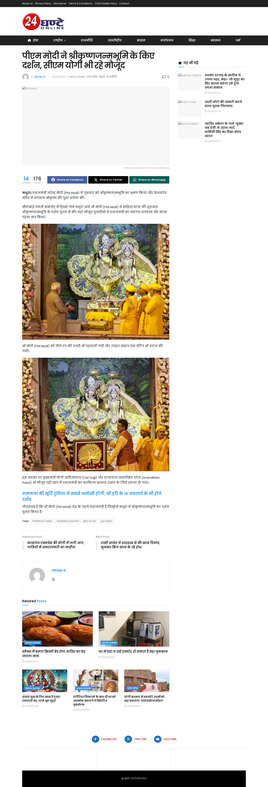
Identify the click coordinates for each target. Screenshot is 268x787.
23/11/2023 (58, 77)
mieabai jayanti (68, 521)
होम (35, 40)
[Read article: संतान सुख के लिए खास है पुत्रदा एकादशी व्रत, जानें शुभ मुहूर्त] (44, 681)
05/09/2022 (214, 111)
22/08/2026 (133, 706)
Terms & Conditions (80, 3)
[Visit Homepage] (43, 21)
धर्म (238, 40)
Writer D (39, 77)
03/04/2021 (213, 141)
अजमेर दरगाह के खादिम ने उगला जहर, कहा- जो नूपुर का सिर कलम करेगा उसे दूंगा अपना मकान (224, 81)
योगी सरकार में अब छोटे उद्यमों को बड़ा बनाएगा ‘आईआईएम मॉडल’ (144, 699)
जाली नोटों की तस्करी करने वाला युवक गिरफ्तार (223, 104)
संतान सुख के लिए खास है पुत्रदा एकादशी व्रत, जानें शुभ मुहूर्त (41, 699)
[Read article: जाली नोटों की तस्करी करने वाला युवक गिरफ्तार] (190, 108)
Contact (124, 3)
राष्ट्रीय (58, 40)
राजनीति (87, 40)
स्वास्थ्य (216, 40)
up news (106, 521)
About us (27, 3)
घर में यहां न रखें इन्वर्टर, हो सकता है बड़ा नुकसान (133, 651)
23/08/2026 (31, 661)
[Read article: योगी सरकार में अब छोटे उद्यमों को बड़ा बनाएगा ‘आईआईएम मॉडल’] (146, 681)
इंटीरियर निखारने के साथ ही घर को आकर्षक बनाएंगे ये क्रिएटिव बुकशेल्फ (94, 700)
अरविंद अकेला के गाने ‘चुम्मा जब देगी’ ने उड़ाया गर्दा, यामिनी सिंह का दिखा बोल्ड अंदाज (224, 130)
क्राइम (141, 40)
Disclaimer (60, 3)
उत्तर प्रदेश (92, 77)
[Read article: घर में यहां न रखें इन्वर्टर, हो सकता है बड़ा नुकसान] (134, 629)
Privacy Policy (43, 3)
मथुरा (102, 77)
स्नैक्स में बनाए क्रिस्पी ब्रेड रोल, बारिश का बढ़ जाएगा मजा (53, 653)
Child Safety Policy (106, 3)
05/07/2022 (214, 92)
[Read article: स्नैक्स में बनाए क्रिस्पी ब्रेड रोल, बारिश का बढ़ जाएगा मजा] (57, 629)
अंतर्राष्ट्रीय (115, 40)
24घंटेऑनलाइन (138, 778)
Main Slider (77, 77)
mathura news (42, 521)
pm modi (90, 521)
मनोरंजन (166, 40)
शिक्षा (192, 40)
